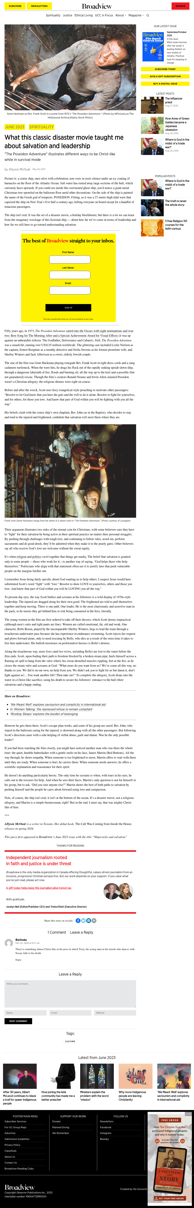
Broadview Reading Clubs (19, 1168)
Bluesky (104, 1139)
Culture (70, 1041)
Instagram (105, 1133)
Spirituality (41, 127)
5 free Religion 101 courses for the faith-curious (176, 224)
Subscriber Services (15, 1121)
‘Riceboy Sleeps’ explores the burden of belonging (44, 714)
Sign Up (68, 307)
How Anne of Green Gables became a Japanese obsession (177, 124)
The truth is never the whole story (176, 203)
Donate (56, 1121)
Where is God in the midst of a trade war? (177, 143)
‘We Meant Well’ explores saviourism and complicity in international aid (57, 704)
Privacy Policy (12, 1144)
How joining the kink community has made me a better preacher (58, 1095)
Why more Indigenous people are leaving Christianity (132, 1095)
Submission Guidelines (17, 1139)
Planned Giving (60, 1127)
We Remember (60, 1133)
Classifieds (10, 1150)
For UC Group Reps (15, 1127)
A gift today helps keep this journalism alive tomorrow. (39, 888)
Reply (18, 959)
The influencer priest (173, 100)
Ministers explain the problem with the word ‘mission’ (94, 1095)
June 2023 (14, 127)
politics (37, 556)
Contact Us (11, 1162)
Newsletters (106, 1121)
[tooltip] (78, 920)
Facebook (105, 1127)
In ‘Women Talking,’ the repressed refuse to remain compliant (51, 709)
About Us (10, 1156)
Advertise (10, 1133)
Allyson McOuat (19, 169)
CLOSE (188, 1114)
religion (21, 556)
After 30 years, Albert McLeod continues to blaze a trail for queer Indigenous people (19, 1097)
